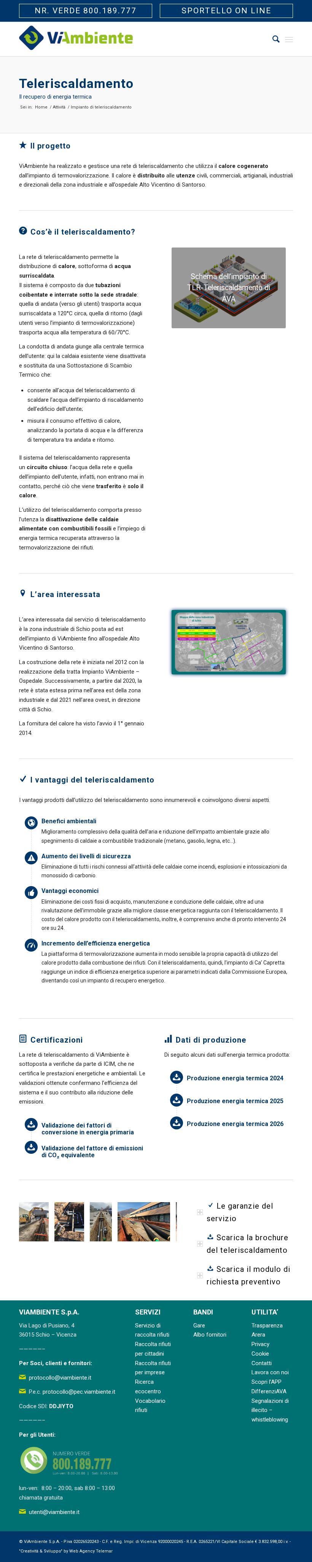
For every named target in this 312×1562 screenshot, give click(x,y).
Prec (36, 1222)
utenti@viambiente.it (54, 1512)
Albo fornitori (209, 1334)
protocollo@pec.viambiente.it (79, 1391)
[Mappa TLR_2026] (229, 642)
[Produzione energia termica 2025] (176, 1100)
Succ (159, 1222)
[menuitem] (272, 39)
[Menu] (289, 39)
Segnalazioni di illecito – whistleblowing (270, 1410)
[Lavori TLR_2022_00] (103, 1233)
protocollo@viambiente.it (60, 1377)
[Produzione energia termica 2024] (176, 1077)
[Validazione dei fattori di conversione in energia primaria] (31, 1124)
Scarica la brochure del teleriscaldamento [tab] (247, 1244)
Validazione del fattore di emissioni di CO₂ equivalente (92, 1152)
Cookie (260, 1353)
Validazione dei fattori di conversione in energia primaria (87, 1129)
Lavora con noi (270, 1372)
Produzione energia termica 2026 (235, 1124)
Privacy (260, 1344)
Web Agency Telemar (91, 1551)
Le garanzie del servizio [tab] (240, 1212)
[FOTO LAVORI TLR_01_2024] (75, 1233)
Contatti (262, 1363)
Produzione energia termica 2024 (235, 1078)
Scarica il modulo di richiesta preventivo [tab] (248, 1275)
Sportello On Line (226, 10)
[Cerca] (272, 39)
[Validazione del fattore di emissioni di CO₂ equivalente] (31, 1147)
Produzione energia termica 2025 (235, 1101)
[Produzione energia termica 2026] (176, 1122)
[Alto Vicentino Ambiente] (76, 39)
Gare (199, 1325)
